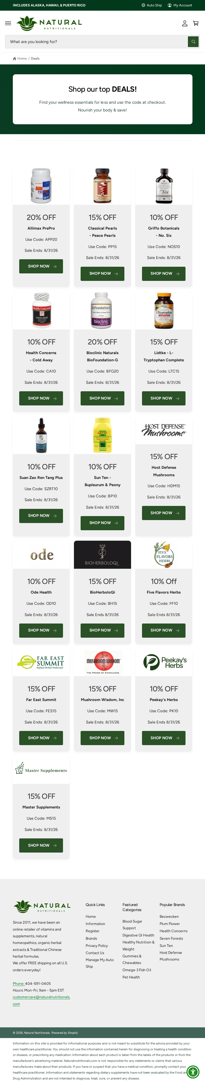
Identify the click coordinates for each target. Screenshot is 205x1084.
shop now (161, 398)
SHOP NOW (39, 737)
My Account (183, 5)
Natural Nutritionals (37, 1033)
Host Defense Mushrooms (171, 955)
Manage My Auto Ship (100, 963)
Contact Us (95, 953)
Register (93, 931)
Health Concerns (173, 931)
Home (22, 58)
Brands (91, 938)
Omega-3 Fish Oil (137, 970)
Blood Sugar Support (132, 924)
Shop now (100, 398)
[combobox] (102, 41)
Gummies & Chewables (132, 959)
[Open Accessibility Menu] (193, 1072)
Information (95, 924)
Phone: (19, 983)
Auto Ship (154, 5)
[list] (102, 513)
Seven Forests (171, 938)
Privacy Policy (97, 945)
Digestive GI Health (138, 935)
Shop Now (39, 266)
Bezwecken (169, 916)
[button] (8, 23)
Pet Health (131, 977)
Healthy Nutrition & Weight (138, 945)
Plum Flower (170, 924)
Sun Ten (166, 945)
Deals (35, 58)
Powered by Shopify (65, 1033)
